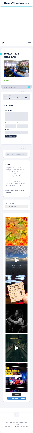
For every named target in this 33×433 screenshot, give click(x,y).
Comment (8, 110)
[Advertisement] (16, 24)
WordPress (15, 426)
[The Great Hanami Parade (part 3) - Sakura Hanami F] (16, 377)
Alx (26, 426)
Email (19, 123)
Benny (14, 87)
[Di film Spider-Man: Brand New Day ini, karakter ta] (16, 289)
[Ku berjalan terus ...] (16, 348)
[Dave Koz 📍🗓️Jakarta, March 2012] (16, 318)
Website (7, 129)
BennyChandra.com (16, 3)
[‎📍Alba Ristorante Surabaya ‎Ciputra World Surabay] (16, 231)
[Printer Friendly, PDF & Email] (7, 80)
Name (7, 123)
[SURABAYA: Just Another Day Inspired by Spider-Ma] (16, 260)
